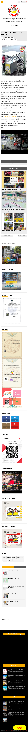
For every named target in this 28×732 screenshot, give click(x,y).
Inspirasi (4, 560)
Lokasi (22, 560)
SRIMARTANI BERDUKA (13, 601)
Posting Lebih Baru (7, 235)
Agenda (9, 557)
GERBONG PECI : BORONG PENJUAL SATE (11, 230)
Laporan (14, 557)
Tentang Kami (16, 560)
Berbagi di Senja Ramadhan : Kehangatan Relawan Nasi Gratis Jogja (13, 210)
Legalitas (10, 560)
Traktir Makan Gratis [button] (20, 727)
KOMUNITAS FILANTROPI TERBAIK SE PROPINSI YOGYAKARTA (15, 718)
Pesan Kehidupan (13, 39)
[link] (9, 116)
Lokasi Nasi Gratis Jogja (13, 578)
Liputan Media (20, 557)
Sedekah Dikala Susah (13, 593)
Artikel (7, 39)
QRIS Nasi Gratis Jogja (13, 570)
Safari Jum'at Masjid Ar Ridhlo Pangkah (11, 189)
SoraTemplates (9, 730)
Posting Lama (21, 235)
